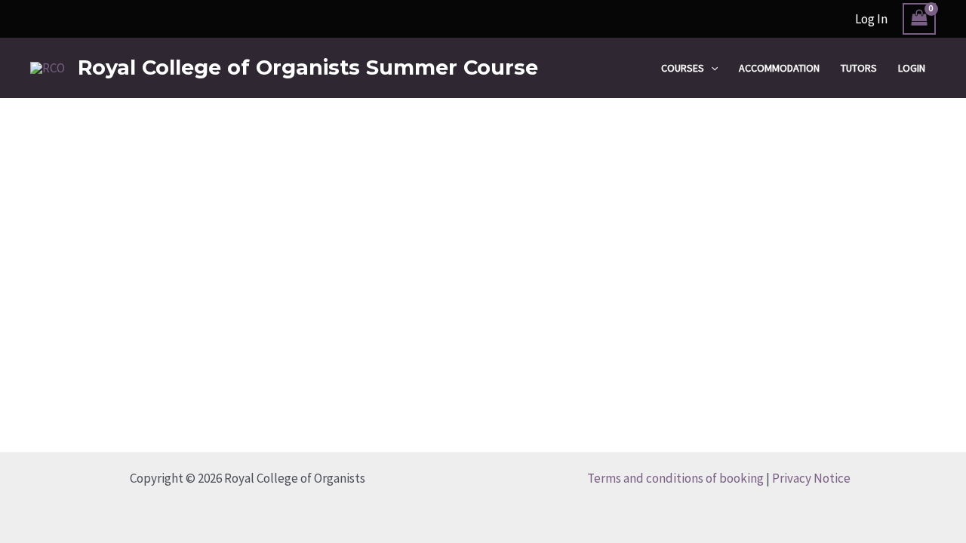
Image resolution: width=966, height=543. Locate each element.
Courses (682, 68)
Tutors (859, 68)
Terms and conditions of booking (675, 478)
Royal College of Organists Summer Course (308, 67)
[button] (711, 68)
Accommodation (779, 68)
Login (911, 68)
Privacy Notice (811, 478)
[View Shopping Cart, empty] (919, 19)
